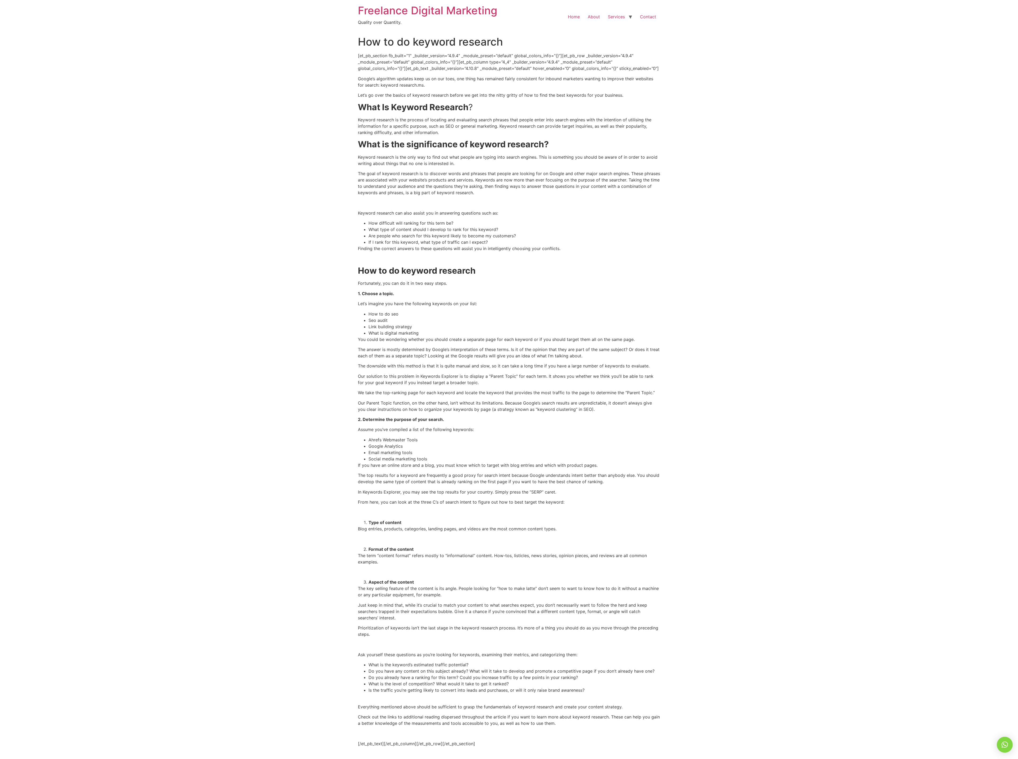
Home (574, 16)
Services (616, 16)
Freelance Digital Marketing (427, 10)
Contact (648, 16)
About (594, 16)
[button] (1005, 745)
